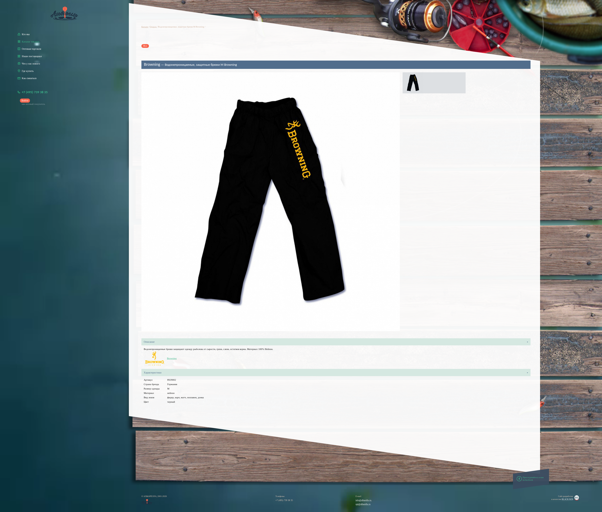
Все (145, 46)
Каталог (144, 27)
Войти (24, 100)
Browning (172, 358)
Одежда (153, 27)
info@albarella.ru (363, 500)
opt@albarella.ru (363, 504)
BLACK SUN (567, 499)
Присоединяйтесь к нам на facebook (533, 478)
